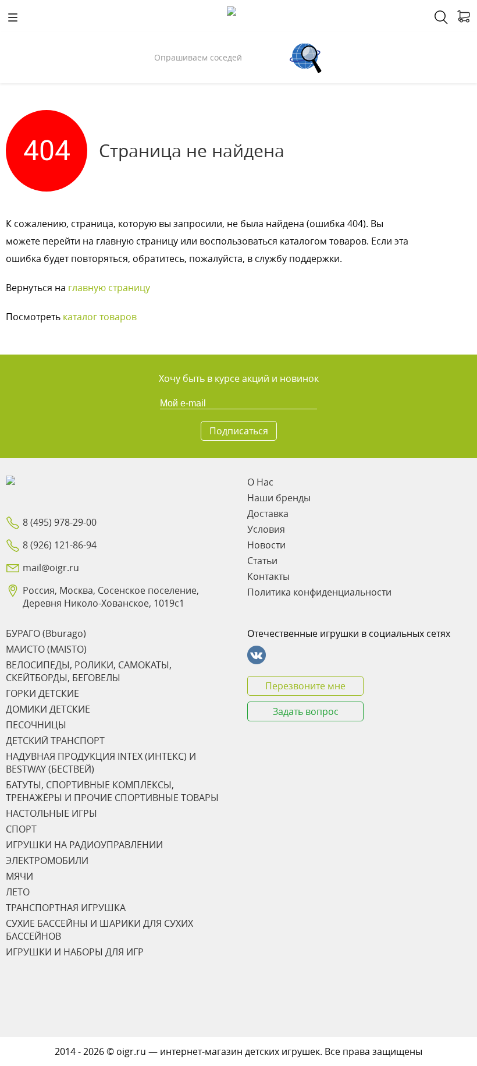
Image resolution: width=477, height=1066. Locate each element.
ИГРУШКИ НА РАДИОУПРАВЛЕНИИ (84, 844)
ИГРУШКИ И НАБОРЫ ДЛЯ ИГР (75, 951)
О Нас (260, 482)
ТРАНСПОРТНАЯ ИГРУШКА (66, 907)
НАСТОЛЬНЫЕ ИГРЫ (51, 813)
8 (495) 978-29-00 (60, 522)
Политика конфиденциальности (319, 592)
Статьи (262, 560)
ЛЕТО (18, 892)
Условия (266, 529)
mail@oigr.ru (51, 567)
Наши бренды (279, 497)
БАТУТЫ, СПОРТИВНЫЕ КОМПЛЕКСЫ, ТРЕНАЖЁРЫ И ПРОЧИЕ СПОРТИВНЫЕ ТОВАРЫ (112, 791)
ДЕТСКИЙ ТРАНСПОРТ (55, 740)
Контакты (268, 576)
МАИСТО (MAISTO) (46, 649)
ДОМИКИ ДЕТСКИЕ (48, 709)
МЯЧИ (19, 876)
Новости (266, 545)
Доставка (268, 513)
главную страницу (109, 287)
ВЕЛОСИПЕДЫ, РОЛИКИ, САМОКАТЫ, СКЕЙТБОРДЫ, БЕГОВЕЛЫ (89, 671)
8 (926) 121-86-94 (60, 545)
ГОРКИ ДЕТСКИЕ (42, 693)
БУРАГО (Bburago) (46, 633)
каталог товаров (100, 316)
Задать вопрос (306, 711)
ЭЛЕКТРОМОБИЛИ (47, 860)
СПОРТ (21, 829)
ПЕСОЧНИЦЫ (36, 724)
